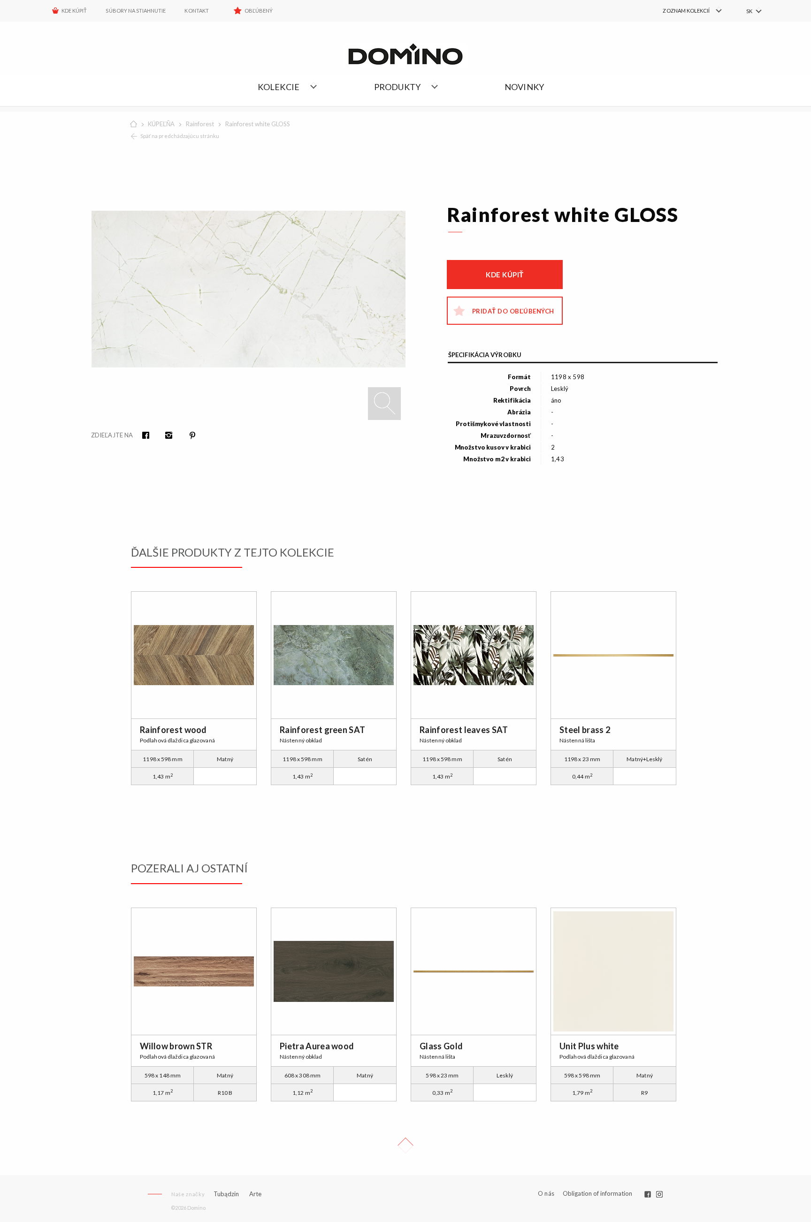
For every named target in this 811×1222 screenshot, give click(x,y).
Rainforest (200, 124)
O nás (546, 1194)
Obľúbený (259, 11)
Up (405, 1145)
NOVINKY (524, 87)
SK (749, 11)
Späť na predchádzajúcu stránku (180, 136)
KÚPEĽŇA (161, 124)
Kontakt (196, 11)
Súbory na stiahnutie (136, 11)
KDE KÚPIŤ (74, 11)
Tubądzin (226, 1194)
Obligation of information (597, 1193)
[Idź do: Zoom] (384, 403)
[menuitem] (683, 11)
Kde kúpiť (505, 274)
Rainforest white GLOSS (257, 124)
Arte (255, 1194)
